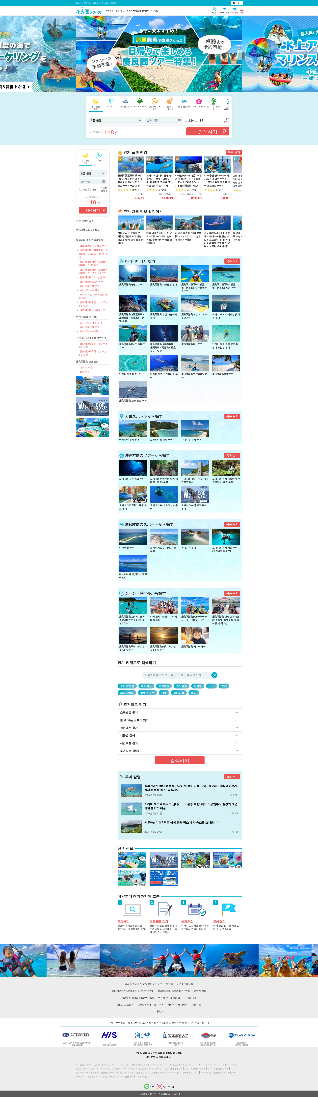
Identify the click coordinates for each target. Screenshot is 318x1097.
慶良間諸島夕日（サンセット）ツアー (93, 353)
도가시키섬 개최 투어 (91, 322)
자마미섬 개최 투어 (90, 290)
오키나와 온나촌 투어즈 (218, 1068)
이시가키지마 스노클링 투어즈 (173, 1064)
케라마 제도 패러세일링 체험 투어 (93, 296)
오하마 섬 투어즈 (102, 1064)
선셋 (164, 693)
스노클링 (181, 686)
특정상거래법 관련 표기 (170, 997)
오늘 (191, 120)
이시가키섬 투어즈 (120, 1064)
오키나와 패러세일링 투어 (87, 1072)
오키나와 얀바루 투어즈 (195, 1068)
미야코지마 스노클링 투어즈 (140, 1068)
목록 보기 (234, 152)
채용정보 (159, 1011)
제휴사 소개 (197, 1004)
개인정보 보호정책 (123, 1004)
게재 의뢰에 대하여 (177, 1004)
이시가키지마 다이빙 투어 (200, 1064)
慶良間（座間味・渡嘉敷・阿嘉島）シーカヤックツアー (94, 271)
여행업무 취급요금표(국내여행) (138, 997)
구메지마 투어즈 (158, 1072)
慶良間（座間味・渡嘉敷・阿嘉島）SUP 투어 (93, 263)
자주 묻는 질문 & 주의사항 (179, 983)
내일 (201, 120)
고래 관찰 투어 (142, 1072)
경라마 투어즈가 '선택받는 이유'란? (142, 10)
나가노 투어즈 (108, 1076)
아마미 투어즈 (173, 1072)
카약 (224, 686)
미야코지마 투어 (119, 1068)
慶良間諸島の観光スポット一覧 (174, 990)
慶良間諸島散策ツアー (91, 281)
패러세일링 (126, 693)
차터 (193, 693)
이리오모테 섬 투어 (84, 1064)
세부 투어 (80, 1076)
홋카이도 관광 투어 (124, 1076)
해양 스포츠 (147, 693)
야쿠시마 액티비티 (190, 1072)
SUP (211, 686)
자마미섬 (146, 686)
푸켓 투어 (232, 1072)
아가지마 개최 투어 (90, 285)
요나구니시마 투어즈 (100, 1068)
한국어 (238, 2)
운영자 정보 (200, 990)
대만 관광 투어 (93, 1076)
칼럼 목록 (85, 371)
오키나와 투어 (176, 1068)
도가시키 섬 (127, 686)
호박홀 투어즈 (161, 1068)
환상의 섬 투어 (82, 1068)
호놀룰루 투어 (219, 1072)
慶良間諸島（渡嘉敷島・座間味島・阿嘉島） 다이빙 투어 (93, 253)
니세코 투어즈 (141, 1076)
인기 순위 (120, 10)
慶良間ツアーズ (108, 1072)
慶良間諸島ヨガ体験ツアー (93, 310)
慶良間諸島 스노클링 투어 (93, 245)
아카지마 (164, 686)
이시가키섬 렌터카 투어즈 (225, 1064)
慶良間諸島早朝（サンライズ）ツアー (93, 303)
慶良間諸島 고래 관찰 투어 (93, 277)
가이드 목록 (86, 367)
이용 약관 (191, 997)
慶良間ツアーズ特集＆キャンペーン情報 (133, 990)
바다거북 (179, 693)
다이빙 (198, 686)
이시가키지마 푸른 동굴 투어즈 (144, 1064)
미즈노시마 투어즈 (125, 1072)
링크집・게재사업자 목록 (150, 1004)
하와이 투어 (206, 1072)
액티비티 (110, 10)
